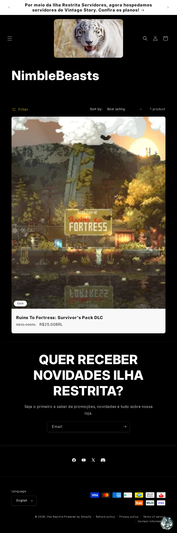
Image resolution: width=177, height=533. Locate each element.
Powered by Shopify (77, 516)
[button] (10, 38)
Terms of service (154, 516)
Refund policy (105, 516)
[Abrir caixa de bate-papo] (166, 523)
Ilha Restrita (55, 516)
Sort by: (96, 109)
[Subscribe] (125, 426)
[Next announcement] (168, 7)
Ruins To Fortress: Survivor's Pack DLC (59, 317)
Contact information (151, 521)
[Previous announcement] (9, 7)
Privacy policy (129, 516)
